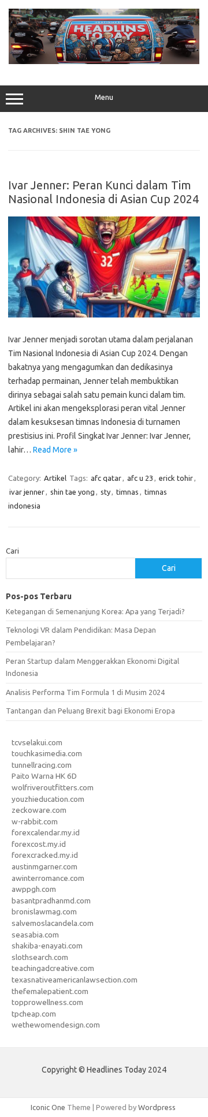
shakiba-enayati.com (47, 945)
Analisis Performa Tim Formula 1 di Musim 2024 (85, 692)
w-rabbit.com (35, 821)
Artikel (55, 478)
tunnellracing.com (42, 764)
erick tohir (176, 478)
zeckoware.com (39, 810)
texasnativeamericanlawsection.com (75, 979)
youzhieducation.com (48, 799)
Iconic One (48, 1107)
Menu (104, 97)
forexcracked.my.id (45, 855)
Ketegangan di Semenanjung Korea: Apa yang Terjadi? (95, 611)
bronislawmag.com (44, 911)
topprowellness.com (47, 1002)
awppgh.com (34, 889)
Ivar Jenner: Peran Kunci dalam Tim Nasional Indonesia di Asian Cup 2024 (103, 192)
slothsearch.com (40, 957)
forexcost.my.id (39, 844)
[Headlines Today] (104, 61)
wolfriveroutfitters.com (53, 787)
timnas (127, 492)
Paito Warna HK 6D (44, 775)
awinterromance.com (48, 878)
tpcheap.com (34, 1013)
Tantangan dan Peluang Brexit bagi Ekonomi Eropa (90, 711)
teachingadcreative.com (53, 968)
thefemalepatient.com (50, 991)
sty (105, 492)
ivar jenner (26, 492)
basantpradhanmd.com (51, 900)
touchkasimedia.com (47, 753)
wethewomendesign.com (56, 1024)
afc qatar (106, 478)
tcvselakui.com (37, 742)
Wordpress (157, 1107)
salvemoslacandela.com (53, 923)
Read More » (55, 449)
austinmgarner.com (44, 866)
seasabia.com (35, 934)
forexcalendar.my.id (46, 832)
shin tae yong (72, 492)
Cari (12, 551)
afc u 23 (140, 478)
